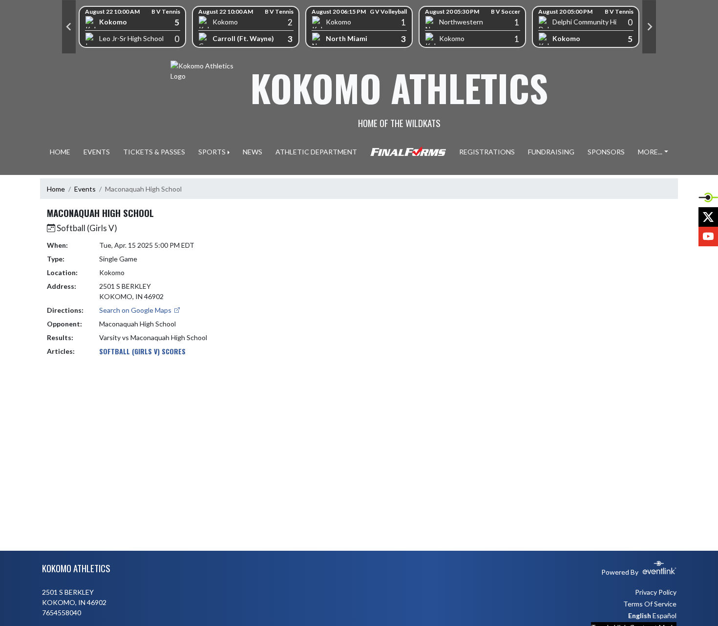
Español (664, 615)
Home (56, 189)
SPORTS (212, 152)
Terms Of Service (649, 604)
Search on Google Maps (136, 310)
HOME (60, 152)
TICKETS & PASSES (154, 152)
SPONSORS (606, 152)
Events (85, 189)
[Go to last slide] (69, 27)
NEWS (252, 152)
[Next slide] (649, 27)
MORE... (650, 152)
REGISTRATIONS (487, 152)
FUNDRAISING (551, 152)
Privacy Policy (655, 592)
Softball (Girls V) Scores (142, 351)
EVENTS (97, 152)
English (639, 615)
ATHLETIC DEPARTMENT (316, 152)
